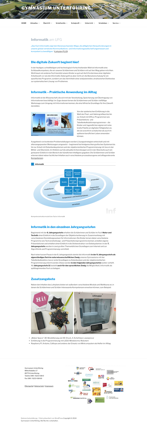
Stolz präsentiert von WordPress (51, 418)
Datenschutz (39, 386)
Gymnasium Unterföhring (56, 8)
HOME (23, 23)
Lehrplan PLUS (61, 51)
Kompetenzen (37, 158)
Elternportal (29, 386)
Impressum (49, 386)
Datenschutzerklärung (29, 418)
